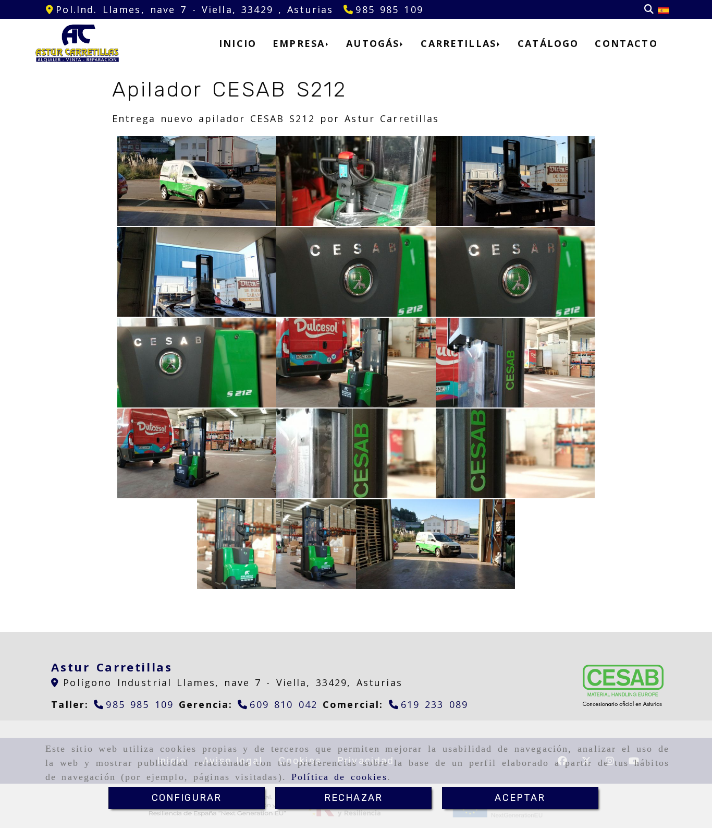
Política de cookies (339, 777)
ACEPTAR (520, 797)
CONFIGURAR (187, 797)
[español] (663, 9)
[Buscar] (649, 10)
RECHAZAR (353, 797)
